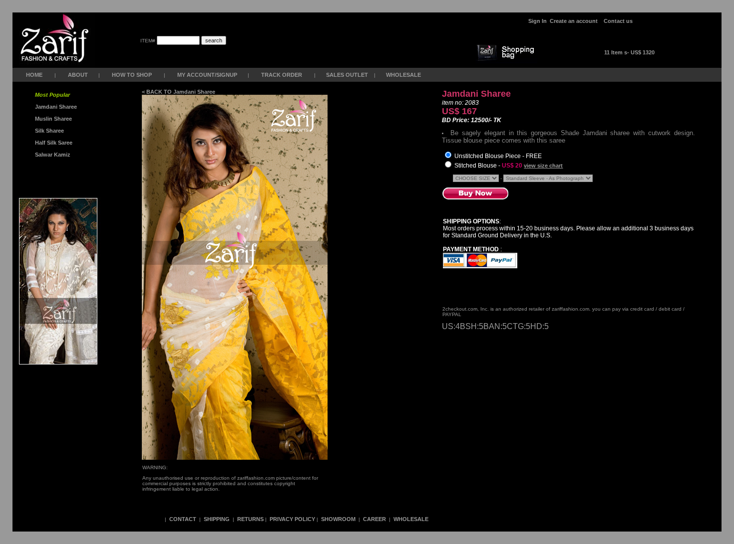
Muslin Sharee (52, 119)
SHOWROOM (339, 519)
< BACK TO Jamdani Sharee (178, 92)
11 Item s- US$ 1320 (629, 52)
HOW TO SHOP (132, 75)
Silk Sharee (48, 131)
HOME (34, 75)
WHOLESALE (404, 75)
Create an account (574, 21)
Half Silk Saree (52, 143)
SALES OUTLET (347, 75)
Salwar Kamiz (51, 155)
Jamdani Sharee (54, 107)
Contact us (618, 21)
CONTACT (182, 519)
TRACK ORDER (281, 75)
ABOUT (78, 75)
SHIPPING (217, 519)
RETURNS (250, 519)
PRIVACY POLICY (292, 519)
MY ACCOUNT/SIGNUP (207, 75)
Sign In (537, 21)
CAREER (375, 519)
